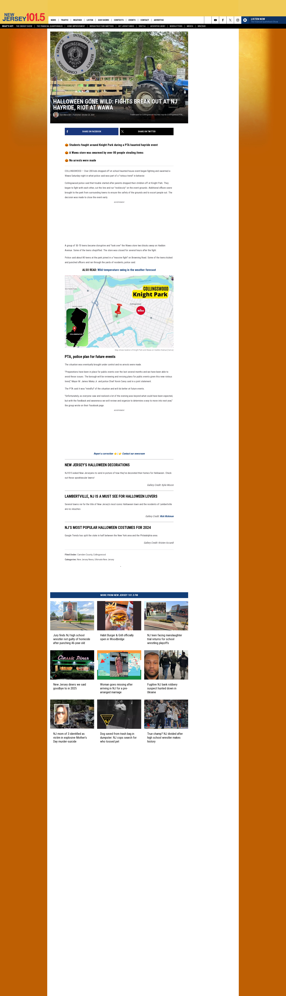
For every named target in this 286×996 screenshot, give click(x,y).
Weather (77, 20)
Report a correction (103, 453)
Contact (144, 20)
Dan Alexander (65, 115)
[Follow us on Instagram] (237, 20)
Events (132, 20)
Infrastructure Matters (102, 26)
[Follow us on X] (230, 20)
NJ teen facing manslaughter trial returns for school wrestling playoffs (164, 639)
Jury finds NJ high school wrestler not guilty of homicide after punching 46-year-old (71, 639)
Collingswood (99, 554)
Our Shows (103, 20)
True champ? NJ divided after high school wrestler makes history (165, 737)
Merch (190, 26)
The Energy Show (24, 26)
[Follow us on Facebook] (222, 20)
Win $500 (202, 26)
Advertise (159, 20)
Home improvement (76, 26)
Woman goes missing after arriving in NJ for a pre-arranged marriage (116, 688)
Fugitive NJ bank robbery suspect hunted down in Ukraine (162, 688)
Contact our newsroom (133, 453)
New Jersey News (85, 559)
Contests (119, 20)
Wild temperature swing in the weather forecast (127, 270)
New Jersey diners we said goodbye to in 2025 (69, 686)
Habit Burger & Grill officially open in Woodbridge (117, 637)
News (53, 20)
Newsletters (176, 26)
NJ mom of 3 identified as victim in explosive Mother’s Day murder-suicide (70, 737)
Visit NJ (142, 26)
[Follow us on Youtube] (215, 20)
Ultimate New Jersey (104, 559)
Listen (90, 20)
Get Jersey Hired (126, 26)
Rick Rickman (167, 516)
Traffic (64, 20)
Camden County (84, 554)
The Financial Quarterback (50, 26)
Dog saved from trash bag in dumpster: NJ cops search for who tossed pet (118, 737)
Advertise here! (157, 26)
